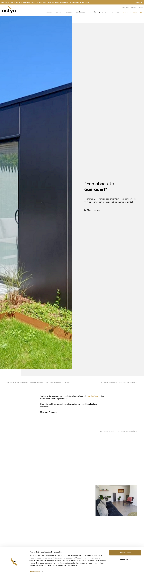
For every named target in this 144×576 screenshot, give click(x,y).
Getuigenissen (22, 382)
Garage (69, 12)
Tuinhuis (48, 12)
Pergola (102, 12)
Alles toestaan (125, 553)
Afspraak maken (130, 12)
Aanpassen (124, 559)
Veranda (92, 12)
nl (140, 7)
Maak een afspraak (80, 2)
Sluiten (137, 2)
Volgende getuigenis (127, 382)
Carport (59, 12)
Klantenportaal (128, 7)
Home (12, 382)
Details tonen (34, 572)
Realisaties (114, 12)
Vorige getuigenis (110, 382)
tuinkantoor (93, 396)
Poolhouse (80, 12)
